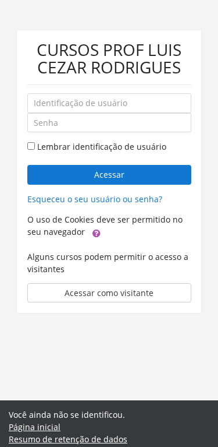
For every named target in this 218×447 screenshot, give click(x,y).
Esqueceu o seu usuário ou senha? (94, 199)
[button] (96, 232)
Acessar (109, 174)
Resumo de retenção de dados (68, 439)
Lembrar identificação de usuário (101, 146)
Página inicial (34, 426)
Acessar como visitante (109, 292)
